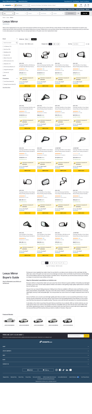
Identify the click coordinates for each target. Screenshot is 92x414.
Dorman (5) (6, 72)
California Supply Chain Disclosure (49, 377)
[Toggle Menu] (4, 5)
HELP (4, 355)
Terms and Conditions (37, 377)
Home (4, 17)
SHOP (4, 346)
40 (54, 44)
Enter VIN (85, 13)
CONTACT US (6, 364)
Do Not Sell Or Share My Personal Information (45, 378)
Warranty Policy (14, 377)
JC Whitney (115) (7, 46)
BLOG (4, 359)
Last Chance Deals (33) (9, 81)
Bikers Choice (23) (8, 58)
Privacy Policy (28, 377)
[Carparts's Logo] (9, 5)
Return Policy (21, 377)
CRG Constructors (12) (9, 60)
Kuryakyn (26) (7, 55)
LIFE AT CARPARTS (7, 350)
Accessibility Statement (62, 377)
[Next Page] (65, 263)
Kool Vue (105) (7, 49)
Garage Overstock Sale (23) (10, 84)
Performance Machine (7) (9, 66)
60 (58, 44)
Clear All (34, 39)
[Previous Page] (43, 263)
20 (50, 44)
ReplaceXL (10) (7, 63)
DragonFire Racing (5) (8, 69)
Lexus (8, 17)
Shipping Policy (6, 377)
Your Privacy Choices (85, 377)
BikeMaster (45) (7, 52)
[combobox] (8, 13)
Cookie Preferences (73, 377)
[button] (28, 39)
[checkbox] (3, 46)
